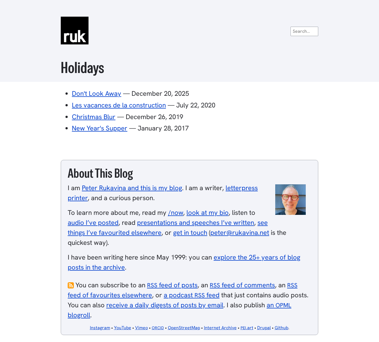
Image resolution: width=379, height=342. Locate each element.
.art (247, 328)
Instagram (100, 328)
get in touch (190, 232)
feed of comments (242, 285)
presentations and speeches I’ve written (195, 222)
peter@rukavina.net (239, 232)
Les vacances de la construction (119, 105)
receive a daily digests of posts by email (164, 305)
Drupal (264, 328)
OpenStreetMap (184, 328)
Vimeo (141, 328)
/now (175, 212)
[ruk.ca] (189, 30)
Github (281, 328)
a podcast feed (191, 295)
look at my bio (207, 212)
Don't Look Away (96, 93)
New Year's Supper (99, 128)
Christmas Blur (93, 116)
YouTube (122, 328)
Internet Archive (220, 328)
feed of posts (172, 285)
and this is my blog (132, 187)
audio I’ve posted (93, 222)
